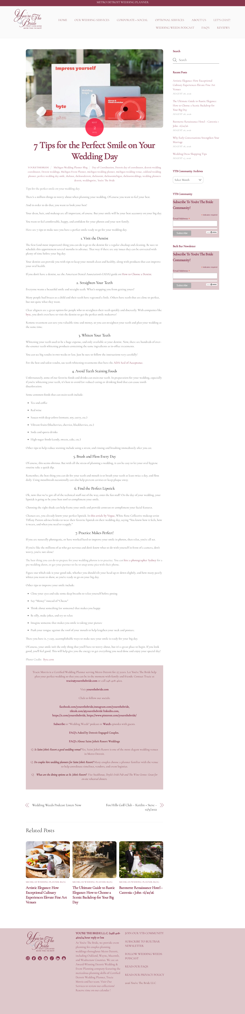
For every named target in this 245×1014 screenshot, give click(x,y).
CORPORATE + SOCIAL (132, 20)
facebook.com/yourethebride (76, 706)
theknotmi (97, 176)
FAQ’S (206, 27)
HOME (62, 20)
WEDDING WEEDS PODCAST (175, 27)
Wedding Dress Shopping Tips (190, 154)
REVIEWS (223, 27)
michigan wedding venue (129, 171)
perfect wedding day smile (51, 176)
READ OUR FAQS (136, 966)
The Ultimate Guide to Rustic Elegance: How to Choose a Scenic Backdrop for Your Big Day (93, 894)
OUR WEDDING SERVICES (91, 20)
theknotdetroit (83, 176)
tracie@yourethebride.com (81, 680)
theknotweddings (132, 176)
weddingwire (89, 180)
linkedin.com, (111, 711)
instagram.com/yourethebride (111, 706)
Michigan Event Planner (73, 171)
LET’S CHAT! (222, 20)
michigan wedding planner (101, 171)
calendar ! (105, 990)
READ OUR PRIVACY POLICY (144, 975)
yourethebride (38, 167)
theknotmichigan (113, 176)
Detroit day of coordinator (129, 167)
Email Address (181, 218)
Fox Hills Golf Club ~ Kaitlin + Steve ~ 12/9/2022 (131, 807)
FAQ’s (72, 741)
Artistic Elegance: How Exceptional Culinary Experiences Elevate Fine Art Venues (46, 894)
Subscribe (59, 724)
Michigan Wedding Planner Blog (71, 167)
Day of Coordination (103, 167)
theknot (70, 176)
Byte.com (48, 659)
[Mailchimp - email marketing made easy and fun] (211, 232)
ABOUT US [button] (199, 20)
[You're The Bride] (40, 951)
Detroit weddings (51, 171)
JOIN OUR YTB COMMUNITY (144, 933)
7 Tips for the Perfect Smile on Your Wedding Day (94, 150)
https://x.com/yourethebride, (69, 715)
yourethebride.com (97, 689)
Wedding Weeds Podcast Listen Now (56, 805)
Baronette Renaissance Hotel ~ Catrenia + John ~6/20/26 (141, 890)
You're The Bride (106, 180)
